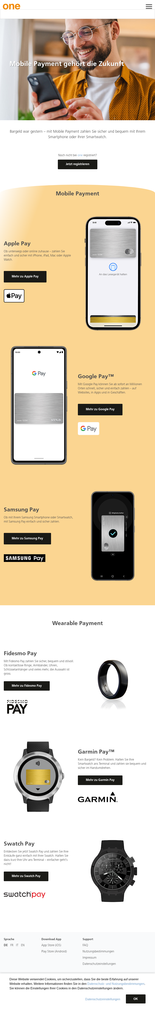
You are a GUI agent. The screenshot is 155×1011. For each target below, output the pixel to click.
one (80, 155)
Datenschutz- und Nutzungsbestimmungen (115, 983)
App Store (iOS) (51, 945)
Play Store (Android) (54, 951)
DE (6, 945)
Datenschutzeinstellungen (102, 999)
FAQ (85, 945)
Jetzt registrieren (77, 164)
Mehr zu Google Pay (100, 409)
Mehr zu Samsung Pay (27, 538)
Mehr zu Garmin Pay (100, 780)
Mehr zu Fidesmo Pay (27, 685)
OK (135, 998)
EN (23, 945)
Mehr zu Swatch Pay (26, 876)
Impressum (89, 957)
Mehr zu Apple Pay (25, 276)
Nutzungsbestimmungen (98, 951)
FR (11, 945)
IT (17, 945)
